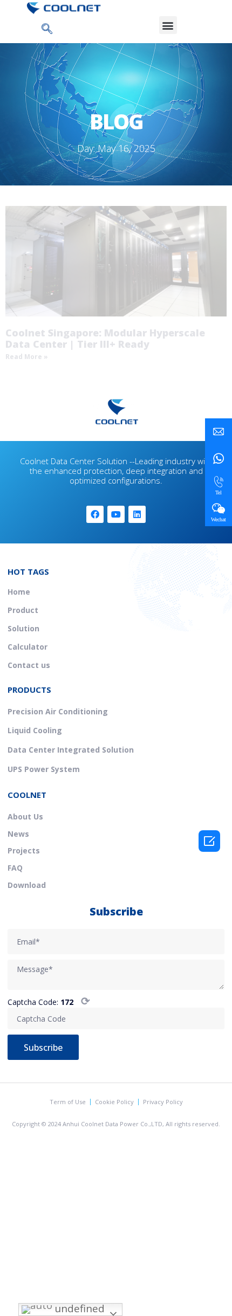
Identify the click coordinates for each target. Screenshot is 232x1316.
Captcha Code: (49, 1001)
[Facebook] (95, 514)
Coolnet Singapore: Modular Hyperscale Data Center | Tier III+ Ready (105, 338)
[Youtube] (116, 514)
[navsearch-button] (47, 29)
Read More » (26, 356)
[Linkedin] (137, 514)
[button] (168, 25)
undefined (78, 1309)
